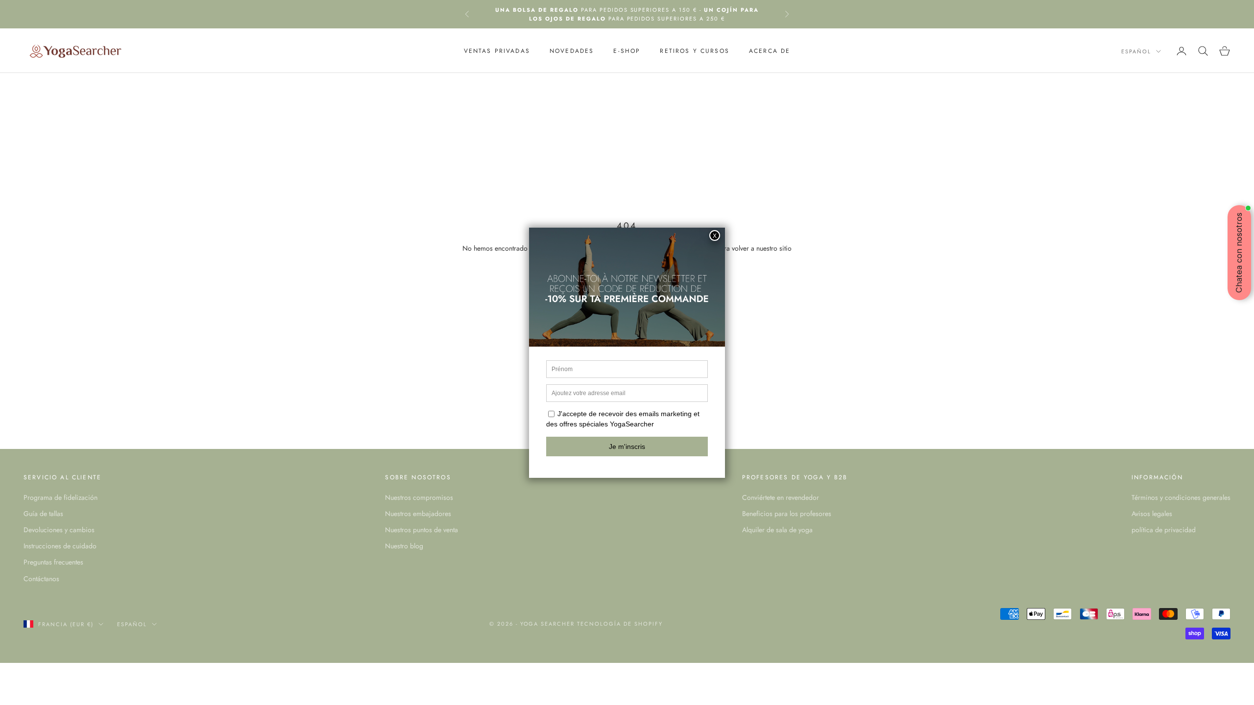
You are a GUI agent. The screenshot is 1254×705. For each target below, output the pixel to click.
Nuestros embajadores (418, 513)
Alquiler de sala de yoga (777, 530)
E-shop (626, 51)
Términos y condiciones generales (1181, 497)
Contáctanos (41, 579)
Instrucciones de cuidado (60, 546)
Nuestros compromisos (419, 497)
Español (1136, 51)
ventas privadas (497, 51)
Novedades (572, 51)
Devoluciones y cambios (59, 530)
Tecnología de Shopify (620, 624)
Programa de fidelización (60, 497)
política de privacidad (1164, 530)
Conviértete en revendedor (780, 497)
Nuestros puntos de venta (421, 530)
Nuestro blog (404, 546)
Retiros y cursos (694, 51)
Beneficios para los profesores (786, 513)
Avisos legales (1152, 513)
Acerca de (769, 51)
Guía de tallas (43, 513)
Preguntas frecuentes (53, 562)
